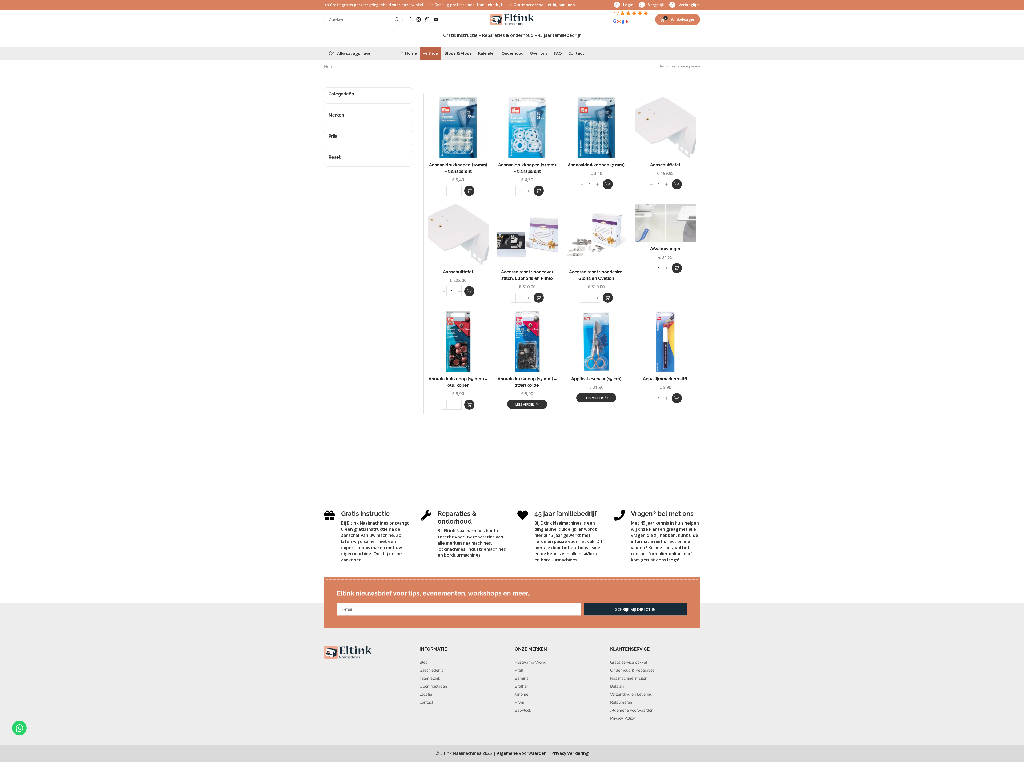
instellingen (541, 375)
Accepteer (527, 391)
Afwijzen (527, 404)
